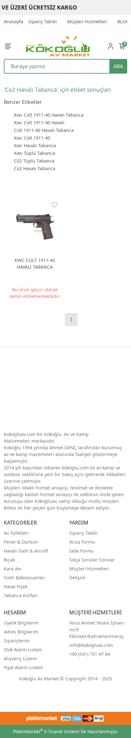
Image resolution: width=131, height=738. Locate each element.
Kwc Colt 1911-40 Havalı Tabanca (49, 115)
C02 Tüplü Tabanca (34, 161)
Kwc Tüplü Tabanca (34, 153)
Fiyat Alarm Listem (23, 667)
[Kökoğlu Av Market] (58, 46)
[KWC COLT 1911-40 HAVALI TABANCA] (35, 225)
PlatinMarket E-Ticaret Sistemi (46, 731)
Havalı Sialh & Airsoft (26, 551)
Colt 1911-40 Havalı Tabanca (44, 130)
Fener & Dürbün (21, 542)
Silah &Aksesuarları (24, 578)
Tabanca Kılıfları (21, 595)
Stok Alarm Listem (23, 650)
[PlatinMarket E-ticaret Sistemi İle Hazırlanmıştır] (41, 718)
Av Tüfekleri (16, 533)
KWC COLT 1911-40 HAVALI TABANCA (35, 263)
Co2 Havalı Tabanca (34, 168)
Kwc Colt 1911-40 (32, 138)
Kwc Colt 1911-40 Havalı (39, 122)
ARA (118, 66)
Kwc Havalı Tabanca (35, 145)
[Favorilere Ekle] (54, 204)
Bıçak (10, 560)
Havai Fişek (15, 586)
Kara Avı (12, 569)
